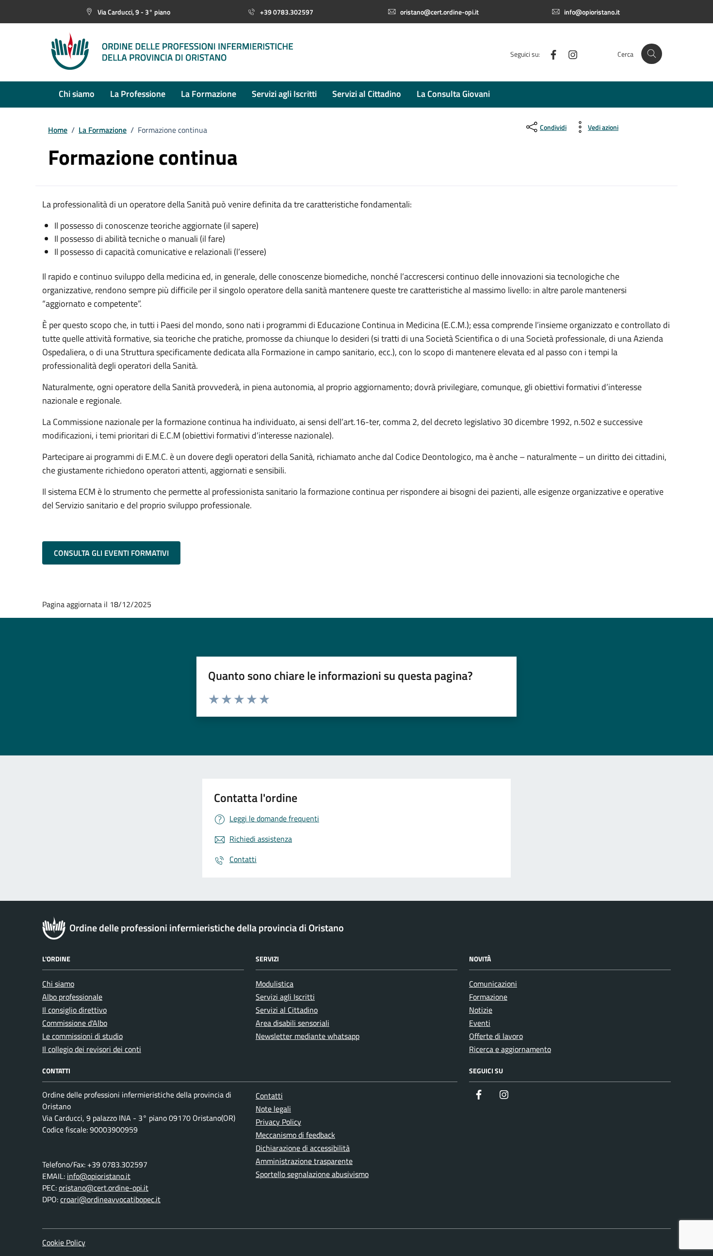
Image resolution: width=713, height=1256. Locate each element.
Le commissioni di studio (82, 1036)
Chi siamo (58, 983)
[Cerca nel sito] (651, 54)
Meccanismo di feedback (295, 1135)
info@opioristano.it (98, 1176)
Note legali (273, 1109)
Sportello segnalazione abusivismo (312, 1174)
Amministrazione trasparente (304, 1161)
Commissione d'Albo (74, 1023)
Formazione (488, 997)
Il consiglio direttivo (74, 1010)
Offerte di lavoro (496, 1036)
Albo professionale (72, 997)
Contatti (269, 1095)
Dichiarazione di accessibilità (303, 1148)
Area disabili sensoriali (292, 1023)
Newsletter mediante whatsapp (307, 1036)
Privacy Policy (278, 1122)
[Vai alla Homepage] (182, 54)
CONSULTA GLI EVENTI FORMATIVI (111, 553)
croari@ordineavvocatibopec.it (110, 1199)
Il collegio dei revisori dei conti (91, 1049)
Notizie (480, 1010)
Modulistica (274, 983)
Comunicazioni (493, 983)
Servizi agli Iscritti (285, 997)
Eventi (479, 1023)
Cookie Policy (63, 1242)
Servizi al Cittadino (287, 1010)
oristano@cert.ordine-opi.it (103, 1187)
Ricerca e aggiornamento (510, 1049)
